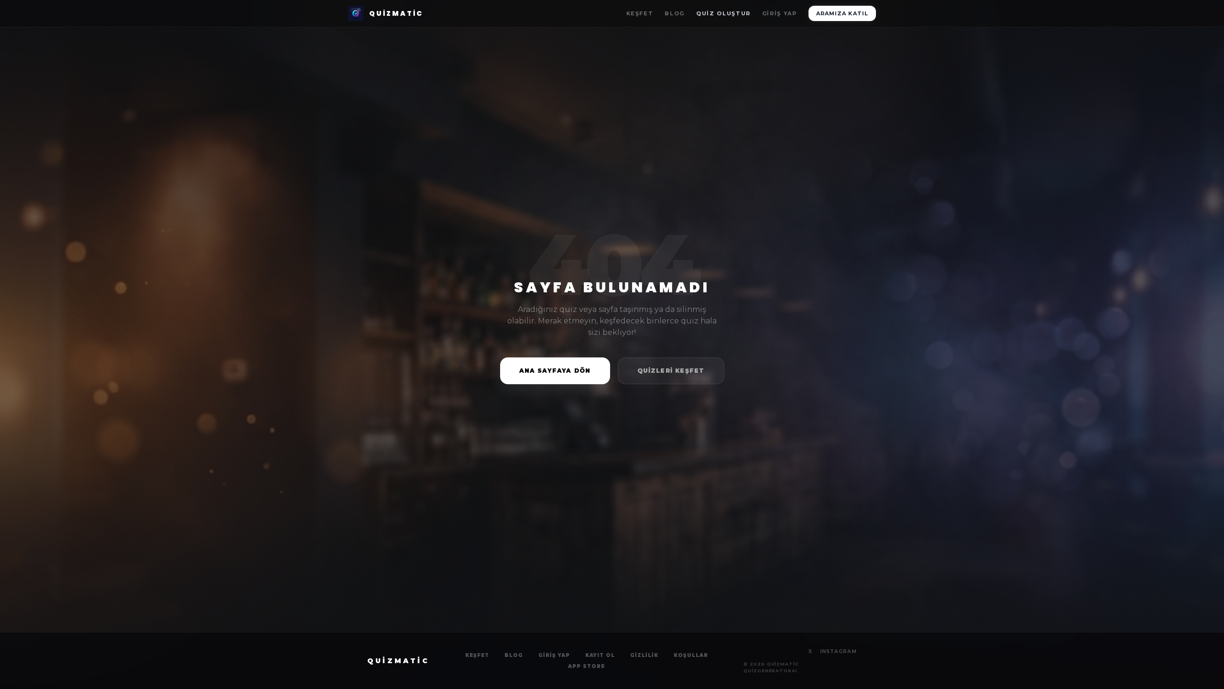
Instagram (838, 651)
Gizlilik (644, 655)
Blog (675, 13)
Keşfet (640, 13)
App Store (586, 666)
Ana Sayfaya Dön (555, 370)
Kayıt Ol (600, 655)
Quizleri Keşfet (671, 370)
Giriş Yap (779, 13)
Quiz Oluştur (723, 13)
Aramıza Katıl (842, 13)
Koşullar (691, 655)
